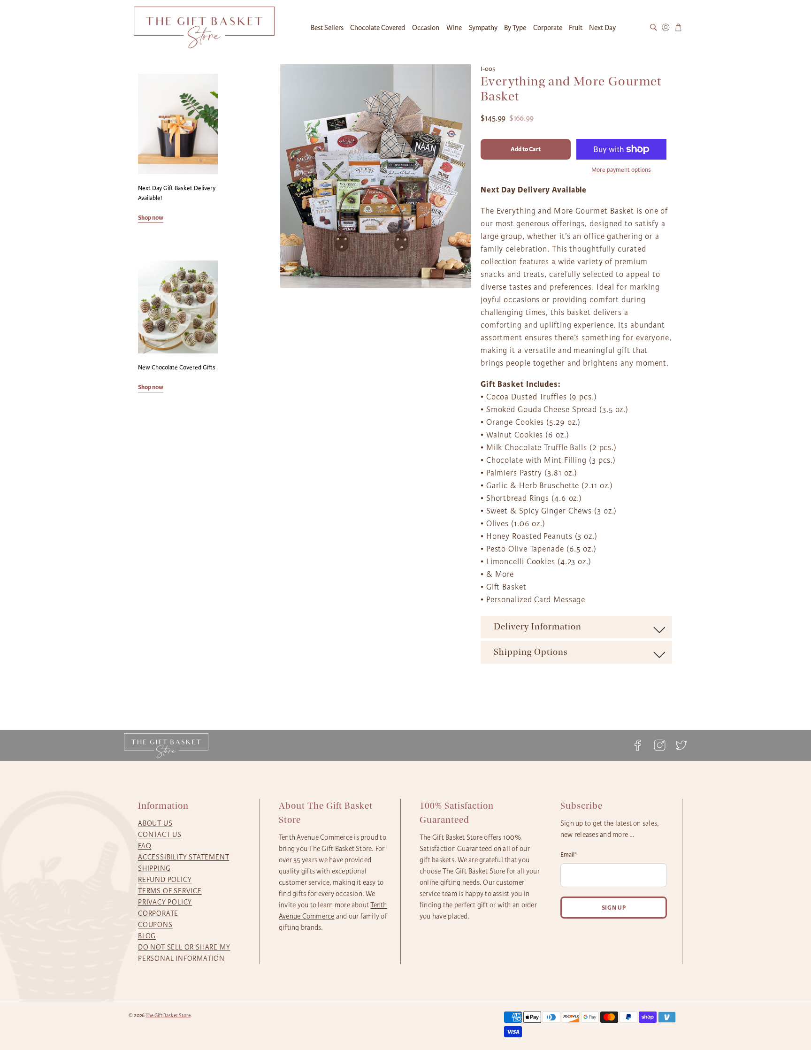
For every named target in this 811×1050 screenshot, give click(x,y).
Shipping (154, 868)
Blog (147, 936)
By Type (515, 27)
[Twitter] (678, 745)
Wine (454, 27)
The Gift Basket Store (168, 1015)
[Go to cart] (678, 27)
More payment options (621, 170)
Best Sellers (327, 27)
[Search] (653, 27)
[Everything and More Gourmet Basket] (376, 176)
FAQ (144, 846)
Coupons (155, 924)
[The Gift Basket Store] (204, 27)
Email (568, 854)
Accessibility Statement (183, 857)
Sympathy (483, 27)
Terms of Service (170, 891)
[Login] (665, 27)
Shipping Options (531, 652)
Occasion (425, 27)
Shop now (150, 218)
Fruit (575, 27)
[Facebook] (638, 745)
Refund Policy (164, 879)
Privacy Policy (165, 902)
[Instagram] (659, 745)
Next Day (602, 27)
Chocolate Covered (377, 27)
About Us (155, 823)
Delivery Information (537, 626)
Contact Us (160, 834)
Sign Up (614, 908)
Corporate (547, 27)
